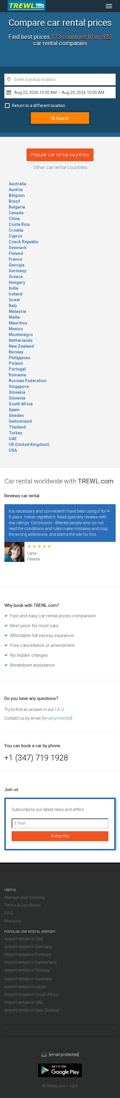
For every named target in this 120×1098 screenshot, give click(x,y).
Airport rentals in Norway (27, 970)
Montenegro (21, 334)
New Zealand (21, 346)
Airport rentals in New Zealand (31, 1010)
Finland (16, 253)
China (14, 218)
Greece (16, 276)
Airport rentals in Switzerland (30, 962)
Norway (16, 352)
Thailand (17, 427)
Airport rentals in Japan (25, 986)
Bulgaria (17, 207)
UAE (13, 438)
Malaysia (17, 311)
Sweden (16, 415)
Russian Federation (27, 380)
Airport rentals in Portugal (27, 954)
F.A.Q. (59, 709)
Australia (17, 184)
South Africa (21, 404)
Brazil (14, 201)
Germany (17, 270)
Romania (17, 375)
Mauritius (18, 323)
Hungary (17, 282)
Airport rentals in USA (23, 939)
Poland (16, 363)
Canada (16, 212)
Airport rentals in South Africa (31, 994)
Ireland (15, 294)
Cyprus (15, 236)
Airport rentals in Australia (28, 979)
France (15, 259)
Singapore (19, 386)
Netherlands (21, 340)
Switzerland (20, 421)
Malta (14, 317)
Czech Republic (23, 241)
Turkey (15, 433)
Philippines (19, 357)
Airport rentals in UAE (23, 1002)
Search (62, 118)
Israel (14, 299)
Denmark (18, 247)
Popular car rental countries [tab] (60, 154)
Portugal (17, 369)
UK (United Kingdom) (29, 444)
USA (13, 450)
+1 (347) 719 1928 (36, 758)
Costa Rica (19, 224)
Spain (14, 409)
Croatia (16, 230)
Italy (13, 305)
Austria (16, 189)
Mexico (16, 328)
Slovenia (17, 398)
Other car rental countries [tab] (60, 167)
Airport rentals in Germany (28, 946)
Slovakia (17, 392)
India (13, 288)
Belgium (17, 195)
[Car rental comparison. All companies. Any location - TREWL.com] (60, 1070)
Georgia (16, 265)
